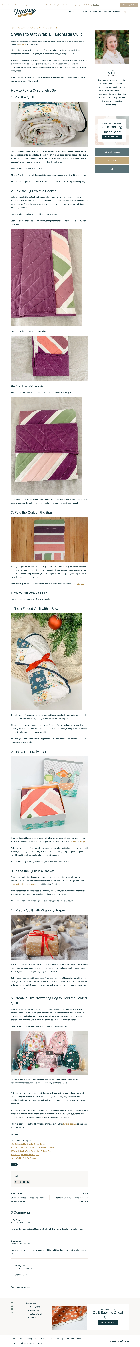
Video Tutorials (36, 1314)
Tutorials (93, 12)
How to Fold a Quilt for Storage (23, 1158)
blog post (80, 584)
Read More (96, 5)
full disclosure (22, 44)
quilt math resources (112, 152)
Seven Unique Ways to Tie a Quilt (25, 1155)
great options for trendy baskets (24, 884)
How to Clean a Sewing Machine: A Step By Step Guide (70, 1197)
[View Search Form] (128, 12)
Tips (14, 1164)
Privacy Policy (39, 1338)
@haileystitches (70, 1124)
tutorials (112, 169)
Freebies (33, 1317)
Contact (116, 12)
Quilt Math (82, 12)
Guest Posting (25, 1338)
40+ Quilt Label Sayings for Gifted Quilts (28, 1144)
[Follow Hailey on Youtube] (24, 1182)
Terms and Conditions (74, 1338)
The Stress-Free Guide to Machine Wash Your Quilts (32, 1147)
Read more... (112, 105)
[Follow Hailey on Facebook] (16, 1182)
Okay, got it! (129, 5)
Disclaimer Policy (55, 1338)
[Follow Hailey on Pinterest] (28, 1182)
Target (82, 841)
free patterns (112, 160)
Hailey (17, 1176)
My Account (42, 1343)
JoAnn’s (72, 841)
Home (14, 1338)
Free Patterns (105, 12)
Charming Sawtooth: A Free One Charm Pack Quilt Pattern (27, 1197)
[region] (70, 4)
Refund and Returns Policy (23, 1343)
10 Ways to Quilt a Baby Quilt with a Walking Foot (31, 1151)
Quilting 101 (35, 1307)
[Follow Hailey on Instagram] (20, 1182)
